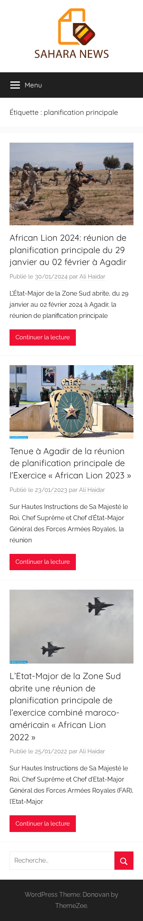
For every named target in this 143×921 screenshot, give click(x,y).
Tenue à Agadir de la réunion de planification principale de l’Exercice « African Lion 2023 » (70, 463)
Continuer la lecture (42, 337)
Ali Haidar (92, 276)
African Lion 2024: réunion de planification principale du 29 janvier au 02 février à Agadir (68, 250)
